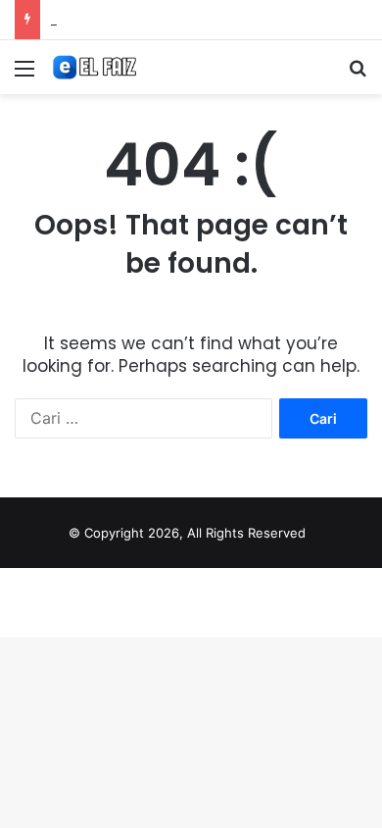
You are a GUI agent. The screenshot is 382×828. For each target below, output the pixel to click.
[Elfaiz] (127, 67)
